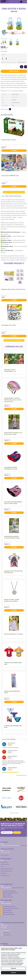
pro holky (18, 102)
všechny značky (14, 812)
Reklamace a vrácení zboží (6, 870)
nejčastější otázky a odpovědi (17, 887)
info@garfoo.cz (23, 845)
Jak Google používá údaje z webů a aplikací (11, 964)
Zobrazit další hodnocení (21, 775)
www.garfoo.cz (6, 932)
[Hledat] (17, 1)
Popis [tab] (3, 196)
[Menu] (25, 1)
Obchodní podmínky (5, 864)
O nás (2, 866)
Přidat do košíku (14, 71)
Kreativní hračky (15, 94)
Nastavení (13, 968)
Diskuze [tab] (6, 196)
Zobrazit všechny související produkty (14, 192)
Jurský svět (14, 99)
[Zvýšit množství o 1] (21, 66)
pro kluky (13, 102)
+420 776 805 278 (4, 855)
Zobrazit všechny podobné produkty (14, 340)
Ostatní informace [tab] (17, 196)
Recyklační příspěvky (5, 875)
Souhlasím (13, 972)
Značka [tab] (11, 196)
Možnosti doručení (22, 62)
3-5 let (13, 105)
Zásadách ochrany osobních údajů (15, 963)
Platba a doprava (4, 861)
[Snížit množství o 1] (25, 66)
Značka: (14, 11)
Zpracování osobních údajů (6, 868)
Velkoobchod (3, 873)
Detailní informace (4, 109)
